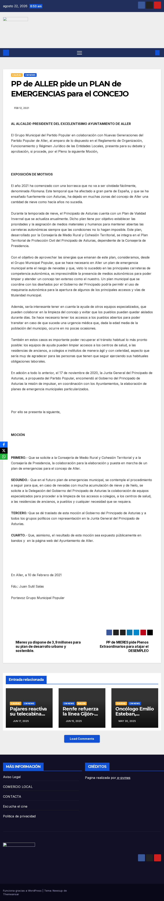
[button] (151, 53)
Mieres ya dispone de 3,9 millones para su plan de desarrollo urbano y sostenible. (48, 646)
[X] (4, 451)
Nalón (81, 703)
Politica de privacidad (19, 816)
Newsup (58, 890)
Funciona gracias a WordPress (22, 890)
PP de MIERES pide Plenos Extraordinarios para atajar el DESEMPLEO (124, 646)
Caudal (16, 75)
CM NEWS (30, 75)
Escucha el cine (15, 806)
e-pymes (123, 778)
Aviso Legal (12, 777)
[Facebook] (4, 445)
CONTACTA (12, 797)
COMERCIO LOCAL (18, 787)
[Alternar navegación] (79, 53)
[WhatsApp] (4, 457)
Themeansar (11, 894)
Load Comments (82, 738)
